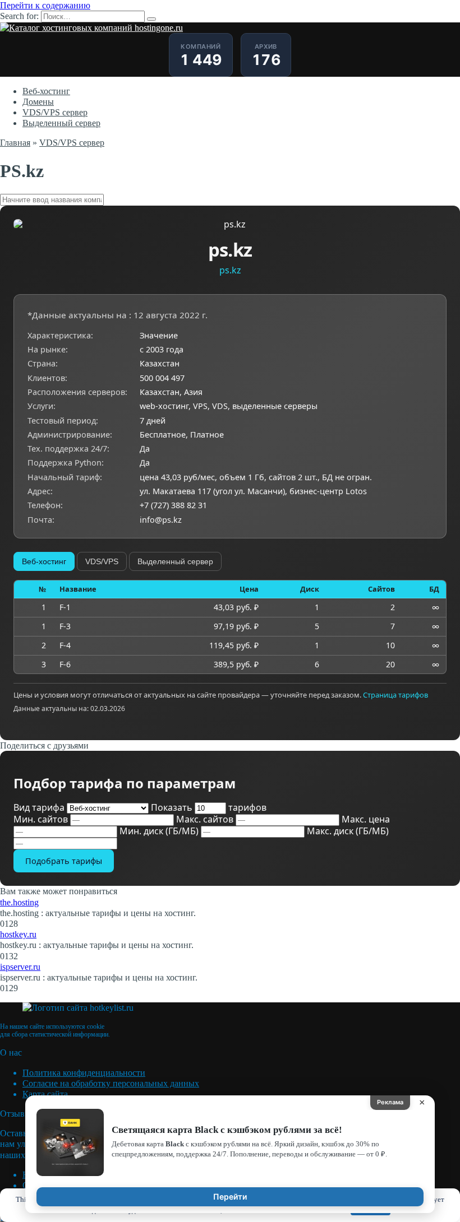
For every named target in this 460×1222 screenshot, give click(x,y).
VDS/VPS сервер (55, 112)
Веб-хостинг (46, 91)
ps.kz (230, 270)
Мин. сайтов (41, 819)
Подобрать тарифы (63, 861)
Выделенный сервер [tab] (175, 561)
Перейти (230, 1196)
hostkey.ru (18, 934)
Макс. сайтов (206, 819)
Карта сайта (45, 1094)
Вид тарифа (40, 807)
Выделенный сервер (61, 123)
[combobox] (230, 200)
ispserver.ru (20, 967)
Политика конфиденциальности (83, 1072)
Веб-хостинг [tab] (44, 561)
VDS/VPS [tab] (101, 561)
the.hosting (19, 902)
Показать (208, 807)
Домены (38, 101)
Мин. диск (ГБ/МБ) (160, 831)
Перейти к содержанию (45, 5)
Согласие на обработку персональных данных (110, 1083)
